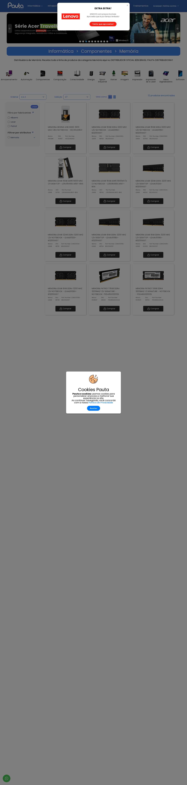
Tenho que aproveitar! (103, 24)
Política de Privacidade (100, 402)
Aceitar (93, 408)
